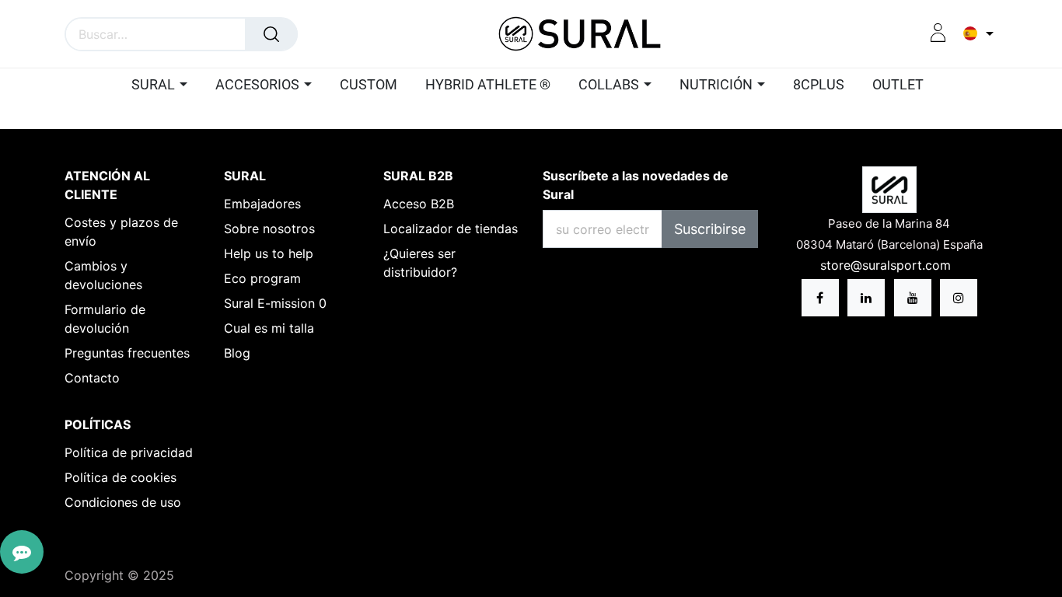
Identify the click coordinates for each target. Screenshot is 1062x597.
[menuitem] (368, 85)
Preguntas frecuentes (127, 353)
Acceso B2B (418, 203)
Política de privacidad (129, 452)
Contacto (92, 378)
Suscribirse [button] (710, 229)
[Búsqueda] (271, 34)
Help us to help (268, 253)
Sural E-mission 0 (275, 303)
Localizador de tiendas (450, 228)
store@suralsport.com (887, 265)
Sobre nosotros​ (269, 228)
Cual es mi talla (269, 328)
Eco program (262, 278)
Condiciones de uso (123, 502)
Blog (237, 353)
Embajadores (262, 203)
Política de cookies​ (120, 477)
